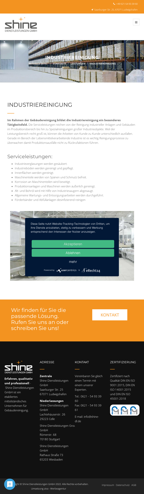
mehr (73, 261)
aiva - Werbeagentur (55, 488)
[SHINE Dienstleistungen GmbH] (21, 27)
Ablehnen (73, 253)
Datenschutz (123, 485)
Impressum (108, 485)
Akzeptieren (73, 244)
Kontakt (110, 315)
